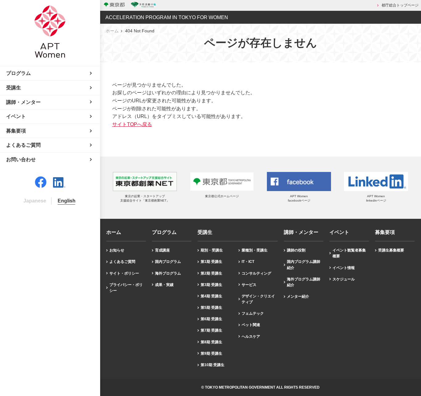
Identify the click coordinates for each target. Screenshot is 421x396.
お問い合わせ (21, 159)
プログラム (164, 232)
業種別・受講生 (255, 250)
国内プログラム (168, 261)
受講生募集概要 (391, 250)
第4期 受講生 (211, 296)
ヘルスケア (251, 336)
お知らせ (116, 250)
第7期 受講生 (211, 330)
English (67, 200)
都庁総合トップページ (400, 5)
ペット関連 (251, 325)
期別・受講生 (212, 250)
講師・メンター (301, 232)
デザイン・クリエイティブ (258, 299)
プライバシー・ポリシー (126, 288)
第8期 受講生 (211, 342)
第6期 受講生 (211, 319)
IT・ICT (248, 261)
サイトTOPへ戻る (132, 124)
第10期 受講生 (212, 365)
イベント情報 (344, 268)
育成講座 (162, 250)
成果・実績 (164, 285)
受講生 (205, 232)
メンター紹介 (298, 296)
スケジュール (344, 279)
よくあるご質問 (122, 261)
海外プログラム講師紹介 (303, 282)
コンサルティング (256, 273)
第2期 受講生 (211, 273)
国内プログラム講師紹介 (303, 264)
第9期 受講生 (211, 353)
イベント (339, 232)
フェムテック (253, 313)
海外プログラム (168, 273)
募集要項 (385, 232)
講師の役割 (296, 250)
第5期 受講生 (211, 307)
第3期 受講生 (211, 285)
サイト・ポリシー (124, 273)
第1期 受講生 (211, 261)
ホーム (112, 30)
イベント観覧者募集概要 (349, 253)
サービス (249, 285)
